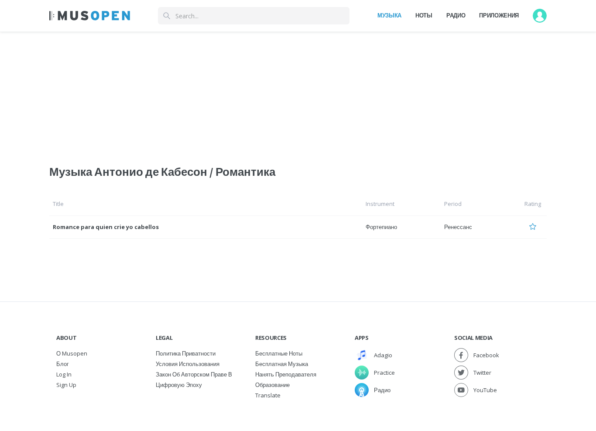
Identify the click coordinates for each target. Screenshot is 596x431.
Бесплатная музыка (281, 364)
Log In (64, 374)
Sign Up (66, 385)
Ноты (423, 15)
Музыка (389, 15)
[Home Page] (89, 16)
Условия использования (187, 364)
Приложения (499, 15)
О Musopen (71, 353)
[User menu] (540, 16)
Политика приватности (186, 353)
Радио (455, 15)
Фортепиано (381, 227)
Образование (272, 385)
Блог (62, 364)
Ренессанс (458, 227)
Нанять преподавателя (285, 374)
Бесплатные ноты (278, 353)
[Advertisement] (298, 93)
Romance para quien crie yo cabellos (106, 227)
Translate (268, 395)
